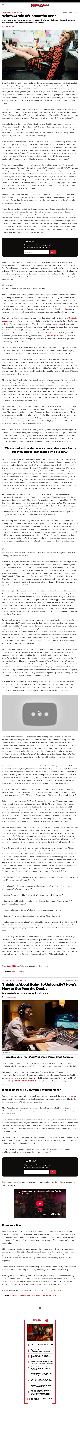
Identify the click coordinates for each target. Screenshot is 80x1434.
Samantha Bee (18, 971)
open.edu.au (56, 1290)
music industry (36, 1295)
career (74, 1096)
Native (45, 1295)
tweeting (50, 336)
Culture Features (20, 980)
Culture (10, 12)
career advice (25, 1295)
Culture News (18, 12)
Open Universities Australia (23, 1081)
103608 (16, 1295)
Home (4, 12)
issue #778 (11, 966)
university (52, 1295)
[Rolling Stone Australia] (40, 6)
